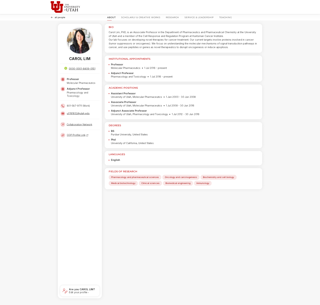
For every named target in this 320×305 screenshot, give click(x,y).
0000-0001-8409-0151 (82, 68)
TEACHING (225, 17)
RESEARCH (172, 17)
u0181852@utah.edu (78, 113)
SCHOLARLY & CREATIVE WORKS (140, 17)
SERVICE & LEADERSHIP (199, 17)
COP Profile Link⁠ (76, 135)
